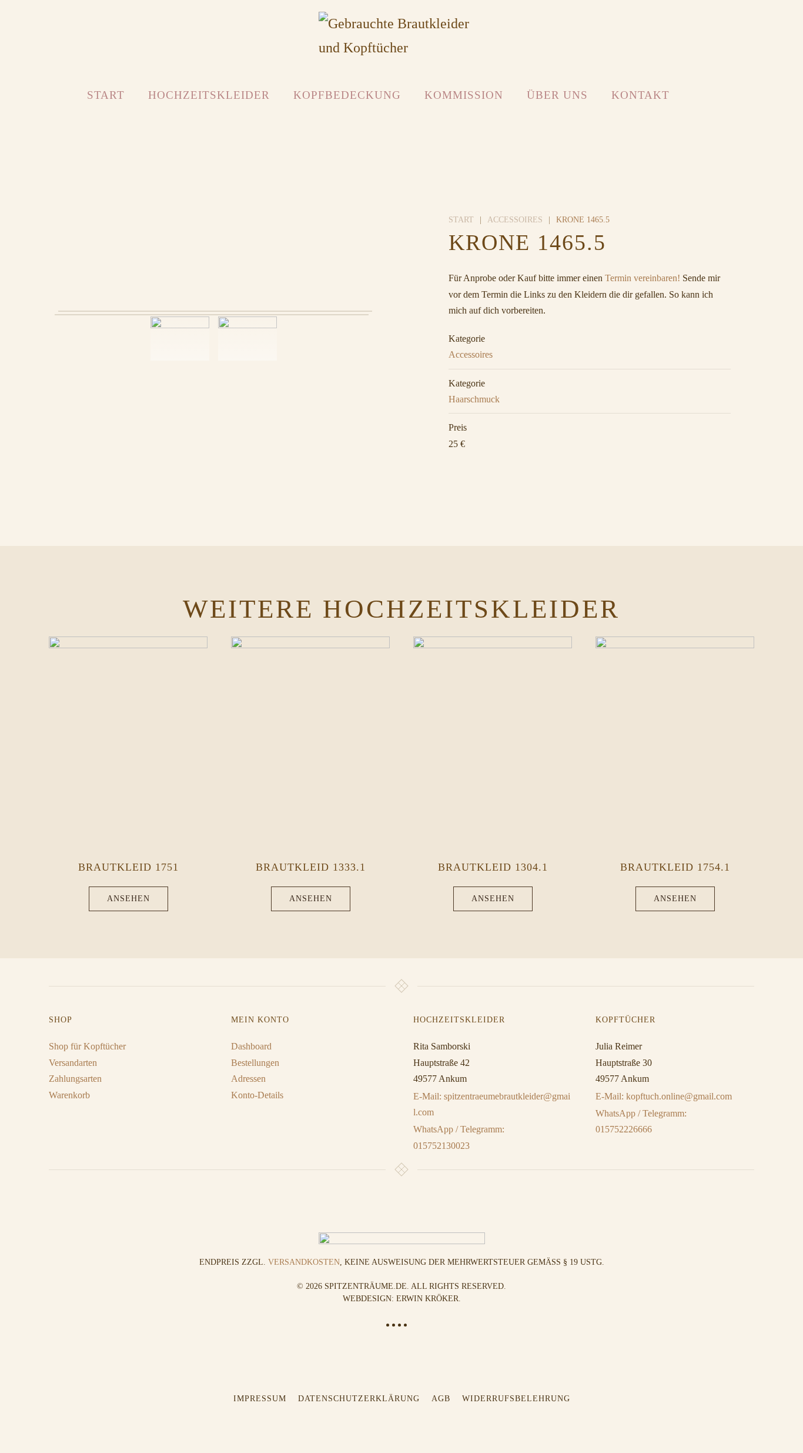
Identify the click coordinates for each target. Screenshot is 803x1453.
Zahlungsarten (75, 1079)
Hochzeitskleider (209, 95)
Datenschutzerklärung (359, 1398)
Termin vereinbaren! (642, 278)
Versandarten (73, 1063)
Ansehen (128, 898)
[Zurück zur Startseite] (402, 36)
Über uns (557, 95)
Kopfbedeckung (347, 95)
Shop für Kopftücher (87, 1046)
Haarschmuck (474, 399)
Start (106, 95)
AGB (440, 1398)
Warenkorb (69, 1095)
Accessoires (471, 354)
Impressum (259, 1398)
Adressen (248, 1079)
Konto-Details (257, 1095)
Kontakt (640, 95)
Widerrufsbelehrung (516, 1398)
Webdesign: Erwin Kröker (401, 1298)
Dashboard (251, 1046)
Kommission (463, 95)
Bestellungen (255, 1063)
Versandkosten (304, 1262)
